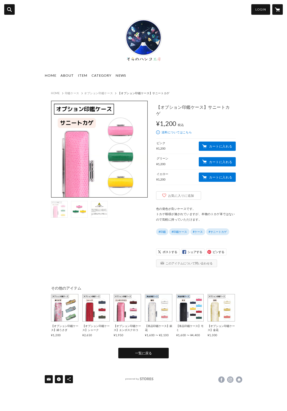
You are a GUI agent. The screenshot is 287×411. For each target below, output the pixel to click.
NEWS (121, 75)
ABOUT (67, 75)
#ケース (198, 231)
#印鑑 (162, 231)
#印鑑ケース (179, 231)
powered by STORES (139, 378)
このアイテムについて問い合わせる (189, 263)
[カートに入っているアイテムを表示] (277, 9)
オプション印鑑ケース (98, 93)
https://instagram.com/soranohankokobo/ (230, 379)
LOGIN (260, 9)
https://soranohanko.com (239, 379)
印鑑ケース (72, 93)
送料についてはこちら (177, 132)
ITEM (82, 75)
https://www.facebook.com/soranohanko (221, 379)
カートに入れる (220, 146)
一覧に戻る (143, 353)
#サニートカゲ (218, 231)
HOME (50, 75)
